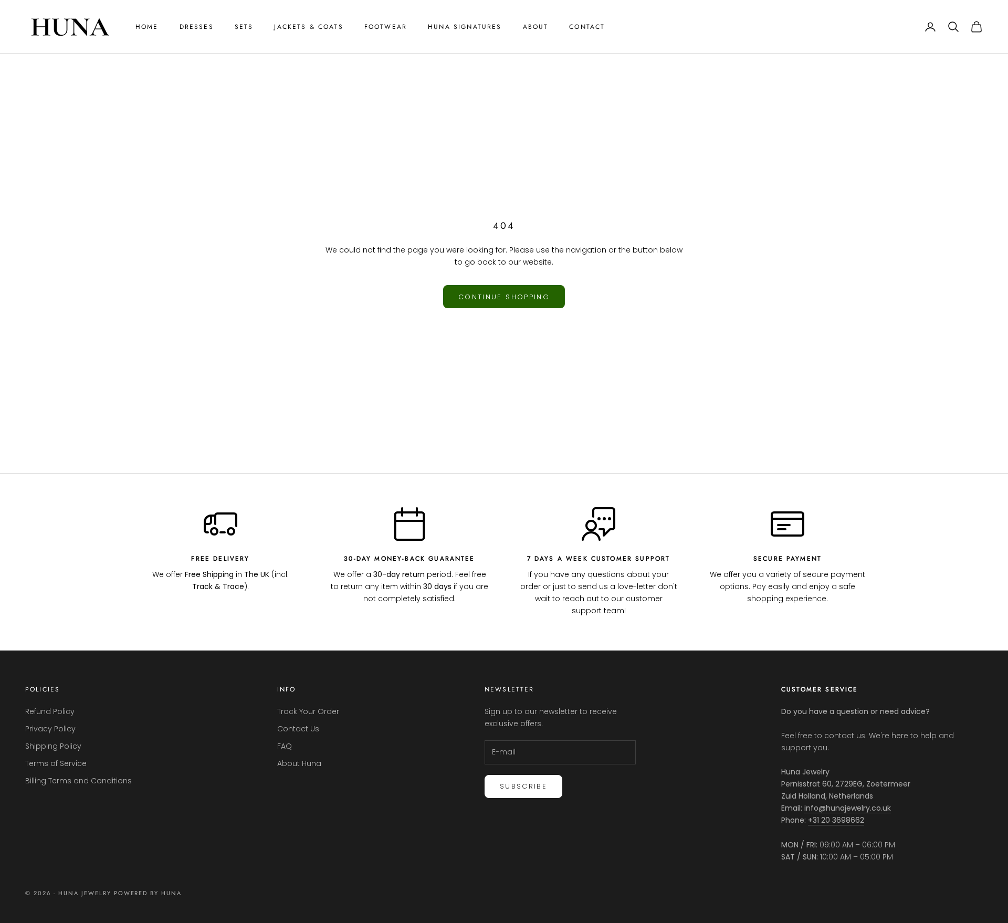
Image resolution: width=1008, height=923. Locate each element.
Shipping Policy (53, 746)
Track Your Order (308, 711)
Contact (587, 27)
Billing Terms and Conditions (78, 780)
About (536, 27)
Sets (244, 27)
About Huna (299, 763)
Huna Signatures (464, 27)
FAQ (284, 746)
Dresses (197, 27)
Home (147, 27)
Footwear (385, 27)
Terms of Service (56, 763)
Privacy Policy (50, 728)
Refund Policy (50, 711)
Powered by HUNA (148, 893)
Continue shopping (504, 297)
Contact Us (298, 728)
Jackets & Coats (308, 27)
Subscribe (523, 786)
